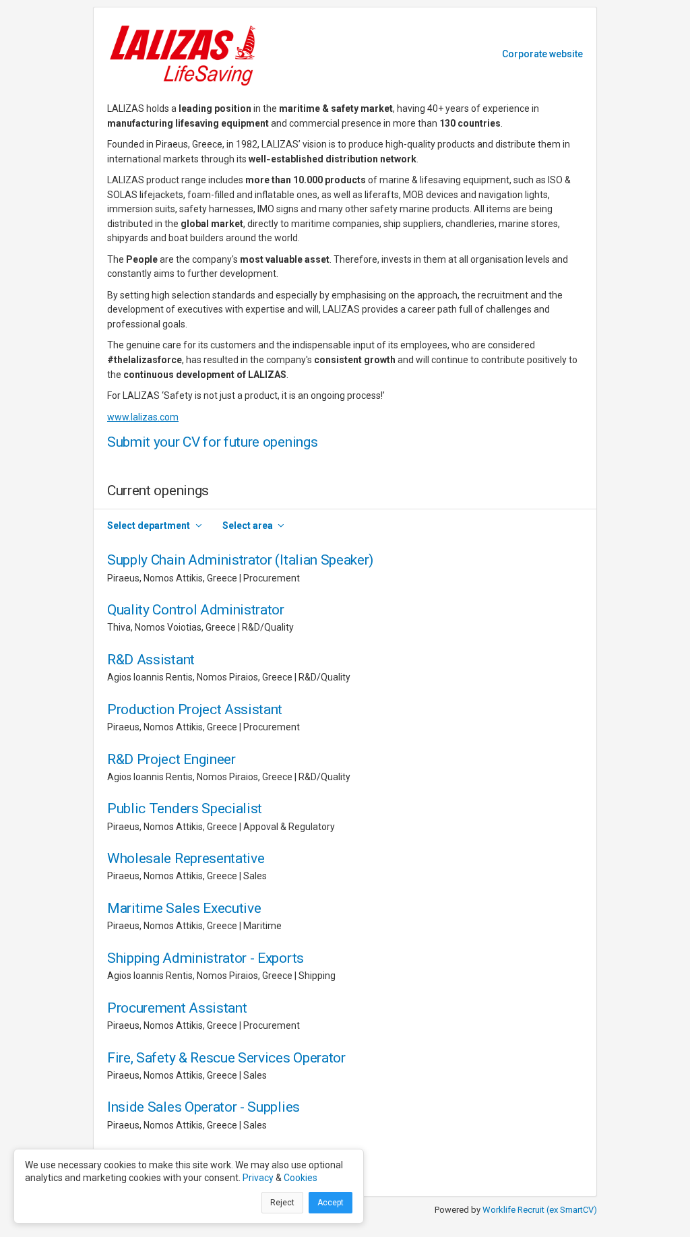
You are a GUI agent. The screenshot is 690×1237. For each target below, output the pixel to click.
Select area (247, 525)
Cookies (300, 1177)
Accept (330, 1202)
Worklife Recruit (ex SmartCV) (539, 1210)
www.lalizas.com (143, 417)
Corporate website (542, 54)
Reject (282, 1202)
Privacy (258, 1177)
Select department (148, 525)
